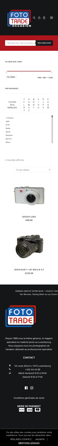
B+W (7, 125)
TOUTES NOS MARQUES (12, 105)
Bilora (8, 142)
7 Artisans (10, 118)
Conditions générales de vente (29, 398)
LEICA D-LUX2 (29, 216)
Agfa (7, 121)
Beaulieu (9, 135)
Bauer (8, 132)
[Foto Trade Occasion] (29, 18)
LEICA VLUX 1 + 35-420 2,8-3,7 (29, 269)
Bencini (9, 139)
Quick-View (50, 181)
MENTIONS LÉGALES (29, 443)
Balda (8, 128)
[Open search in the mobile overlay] (29, 43)
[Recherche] (33, 17)
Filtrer (11, 77)
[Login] (38, 17)
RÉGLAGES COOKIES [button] (20, 439)
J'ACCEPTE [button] (40, 439)
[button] (51, 17)
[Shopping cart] (42, 17)
